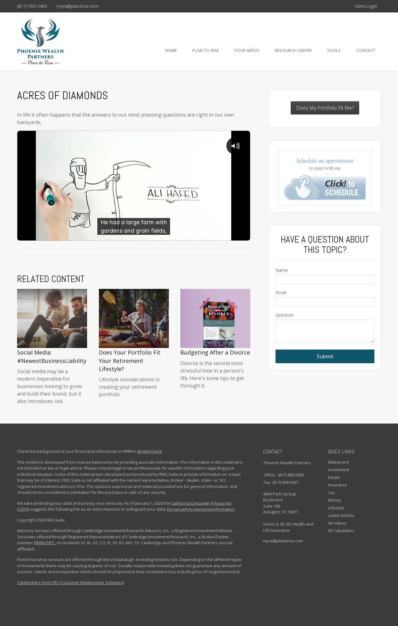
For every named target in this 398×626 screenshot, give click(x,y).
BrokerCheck (150, 451)
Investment (338, 469)
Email (280, 292)
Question (284, 315)
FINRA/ (40, 542)
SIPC (50, 542)
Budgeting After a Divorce (215, 352)
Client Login (365, 6)
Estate (334, 477)
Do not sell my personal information (200, 509)
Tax (331, 492)
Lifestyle (336, 508)
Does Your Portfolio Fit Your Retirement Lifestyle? (129, 361)
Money (334, 500)
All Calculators (341, 530)
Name (281, 270)
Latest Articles (341, 515)
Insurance (337, 485)
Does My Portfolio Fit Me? (325, 107)
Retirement (338, 462)
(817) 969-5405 (32, 6)
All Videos (337, 523)
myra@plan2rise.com (78, 6)
